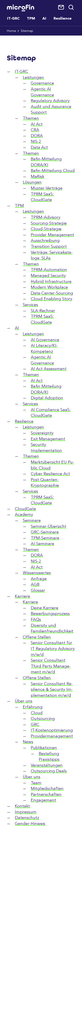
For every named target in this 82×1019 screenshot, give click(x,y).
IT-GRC (13, 18)
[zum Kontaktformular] (61, 7)
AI (44, 18)
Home (11, 31)
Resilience (63, 18)
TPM (31, 18)
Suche (71, 7)
